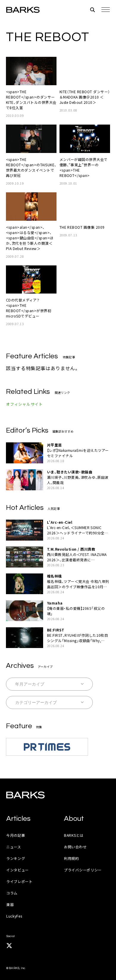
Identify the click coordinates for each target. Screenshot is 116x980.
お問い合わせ (75, 846)
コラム (12, 892)
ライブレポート (19, 881)
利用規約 (71, 858)
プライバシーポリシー (83, 869)
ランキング (15, 858)
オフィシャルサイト (24, 404)
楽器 (10, 904)
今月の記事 (15, 835)
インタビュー (17, 869)
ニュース (13, 846)
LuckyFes (14, 915)
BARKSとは (74, 835)
